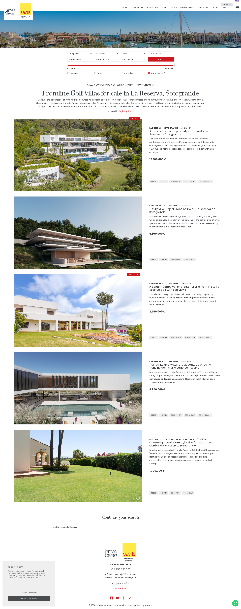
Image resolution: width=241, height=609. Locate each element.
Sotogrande (103, 84)
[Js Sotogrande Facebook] (111, 598)
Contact (227, 6)
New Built (74, 73)
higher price (125, 111)
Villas (130, 84)
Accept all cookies (29, 599)
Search (161, 59)
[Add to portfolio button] (138, 187)
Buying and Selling (157, 7)
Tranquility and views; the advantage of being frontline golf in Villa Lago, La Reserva (180, 366)
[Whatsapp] (235, 603)
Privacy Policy (119, 605)
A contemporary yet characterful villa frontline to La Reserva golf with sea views (184, 288)
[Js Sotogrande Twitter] (117, 598)
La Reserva (118, 84)
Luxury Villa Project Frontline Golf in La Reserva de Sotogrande (182, 210)
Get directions (120, 588)
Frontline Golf (158, 73)
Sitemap (131, 605)
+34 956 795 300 (120, 569)
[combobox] (80, 53)
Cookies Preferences (29, 592)
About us (204, 7)
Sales (90, 84)
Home (125, 7)
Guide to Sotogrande (183, 7)
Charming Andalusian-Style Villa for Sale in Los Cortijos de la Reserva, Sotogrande (180, 444)
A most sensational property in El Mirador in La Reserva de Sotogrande (180, 132)
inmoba (148, 605)
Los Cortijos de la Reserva (64, 527)
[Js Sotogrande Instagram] (123, 598)
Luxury (100, 73)
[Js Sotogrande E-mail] (129, 598)
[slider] (67, 65)
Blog (215, 7)
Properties (137, 7)
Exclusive (128, 73)
